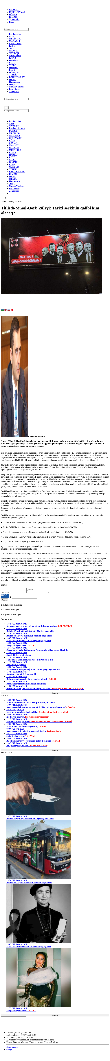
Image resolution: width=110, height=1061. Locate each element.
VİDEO (12, 65)
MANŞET (14, 51)
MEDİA (15, 20)
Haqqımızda (14, 82)
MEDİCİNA (15, 39)
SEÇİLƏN (14, 53)
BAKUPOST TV (17, 77)
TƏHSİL (13, 75)
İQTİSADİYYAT (17, 12)
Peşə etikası (14, 89)
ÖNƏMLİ (13, 67)
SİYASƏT (14, 10)
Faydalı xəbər (15, 34)
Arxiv (11, 36)
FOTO (12, 63)
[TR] (12, 310)
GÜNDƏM (14, 72)
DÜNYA (13, 14)
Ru (5, 198)
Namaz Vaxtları (16, 87)
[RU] (9, 310)
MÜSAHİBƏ (15, 55)
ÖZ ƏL (12, 79)
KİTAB (12, 58)
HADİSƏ (13, 60)
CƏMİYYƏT (15, 43)
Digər (11, 22)
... (10, 193)
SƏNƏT (13, 48)
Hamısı (55, 693)
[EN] (5, 310)
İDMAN (13, 17)
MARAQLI (14, 41)
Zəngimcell (14, 91)
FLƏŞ (12, 70)
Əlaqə (11, 84)
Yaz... (4, 600)
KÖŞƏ (12, 46)
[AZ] (2, 310)
